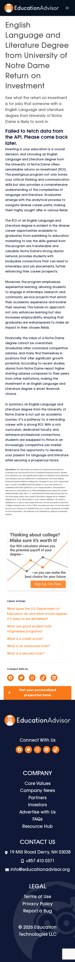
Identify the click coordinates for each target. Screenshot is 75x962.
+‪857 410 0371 (40, 861)
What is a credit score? (25, 639)
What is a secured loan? (25, 653)
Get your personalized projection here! (32, 693)
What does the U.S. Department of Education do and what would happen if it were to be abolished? (37, 614)
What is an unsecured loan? (28, 646)
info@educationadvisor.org (40, 870)
